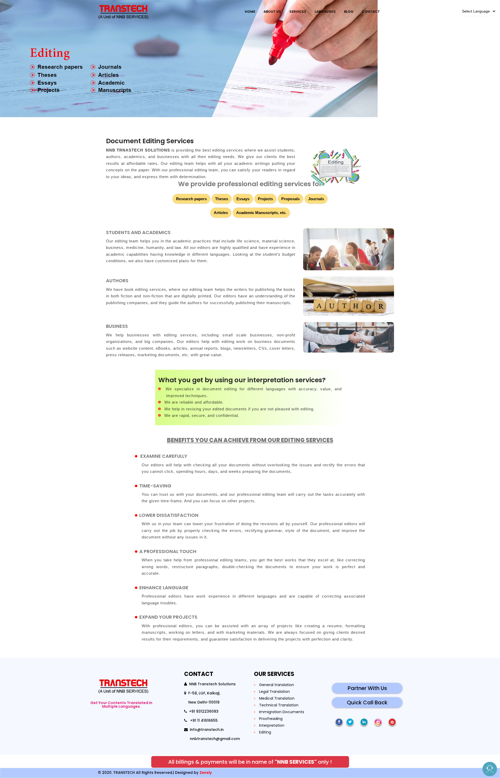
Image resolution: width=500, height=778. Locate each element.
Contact (371, 11)
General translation (276, 684)
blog (348, 11)
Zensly (205, 772)
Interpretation (271, 725)
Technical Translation (278, 705)
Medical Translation (277, 698)
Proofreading (271, 718)
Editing (265, 732)
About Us (272, 11)
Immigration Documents (281, 711)
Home (250, 11)
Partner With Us (367, 688)
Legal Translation (274, 691)
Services (297, 11)
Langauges (325, 11)
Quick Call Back (367, 702)
